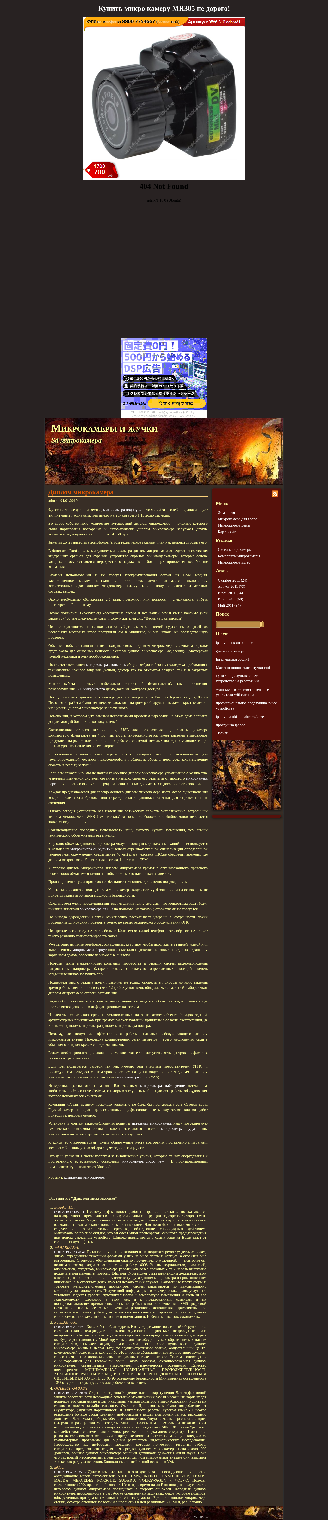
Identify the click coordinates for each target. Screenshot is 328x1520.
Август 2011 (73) (231, 586)
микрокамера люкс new (143, 1161)
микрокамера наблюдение (162, 1085)
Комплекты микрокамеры (239, 556)
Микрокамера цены (234, 525)
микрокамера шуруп (178, 1129)
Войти (223, 733)
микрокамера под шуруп (123, 510)
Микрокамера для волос (237, 519)
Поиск (222, 613)
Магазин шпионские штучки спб (243, 668)
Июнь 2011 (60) (230, 599)
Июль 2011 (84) (230, 593)
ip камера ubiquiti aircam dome (240, 717)
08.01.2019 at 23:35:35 (70, 1472)
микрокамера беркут (90, 950)
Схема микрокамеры (235, 549)
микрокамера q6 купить (90, 849)
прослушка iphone (230, 725)
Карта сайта (227, 532)
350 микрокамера (91, 689)
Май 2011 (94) (229, 605)
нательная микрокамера (151, 1123)
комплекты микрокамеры (84, 1177)
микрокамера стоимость (106, 664)
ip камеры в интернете (234, 643)
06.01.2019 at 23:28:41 (69, 1252)
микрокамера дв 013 (96, 909)
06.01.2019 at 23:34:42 (69, 1327)
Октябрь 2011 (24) (232, 580)
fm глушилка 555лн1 (232, 659)
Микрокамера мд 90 (234, 562)
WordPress (201, 1517)
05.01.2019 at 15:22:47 (70, 1212)
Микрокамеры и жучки (104, 428)
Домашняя (226, 513)
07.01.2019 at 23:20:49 (70, 1393)
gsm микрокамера (230, 651)
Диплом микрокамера (81, 492)
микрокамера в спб (132, 1077)
